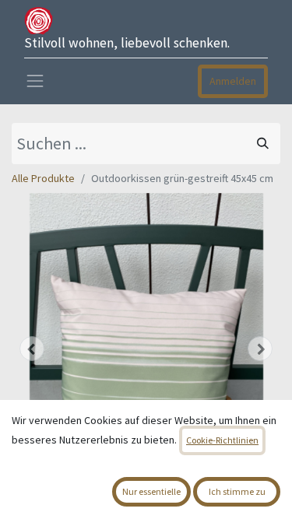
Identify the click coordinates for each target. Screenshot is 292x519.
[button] (32, 349)
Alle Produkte (43, 178)
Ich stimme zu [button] (237, 491)
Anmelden (232, 81)
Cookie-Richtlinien (222, 440)
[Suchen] (262, 143)
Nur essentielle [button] (151, 491)
